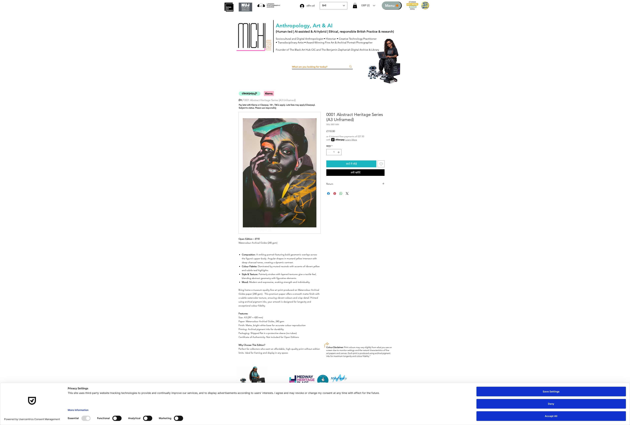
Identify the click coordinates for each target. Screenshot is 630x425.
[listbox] (368, 5)
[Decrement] (329, 152)
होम (240, 100)
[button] (355, 5)
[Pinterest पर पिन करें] (335, 193)
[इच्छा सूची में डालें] (381, 163)
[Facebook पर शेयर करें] (328, 193)
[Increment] (339, 152)
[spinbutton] (334, 152)
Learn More (351, 139)
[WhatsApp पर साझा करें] (341, 193)
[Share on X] (347, 193)
